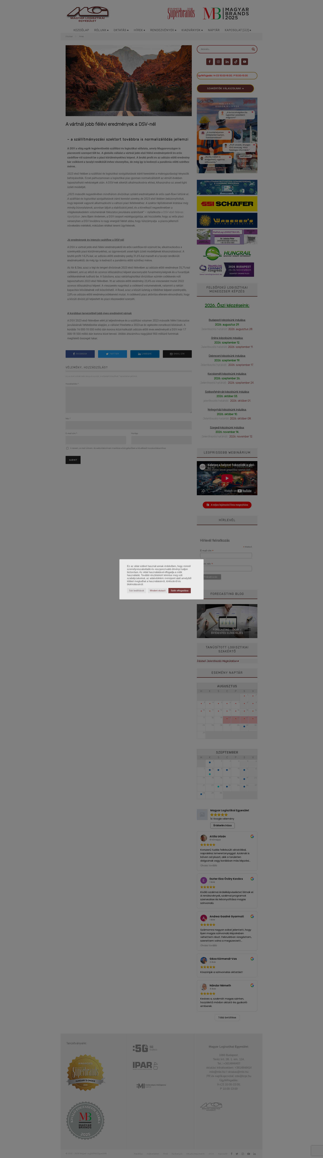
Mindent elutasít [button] (158, 590)
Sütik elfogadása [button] (179, 590)
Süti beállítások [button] (136, 590)
